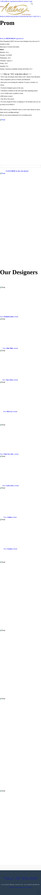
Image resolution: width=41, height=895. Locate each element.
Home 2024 (6, 877)
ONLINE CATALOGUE (22, 877)
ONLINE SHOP (34, 877)
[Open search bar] (32, 4)
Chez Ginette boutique (29, 879)
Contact (17, 879)
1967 (13, 877)
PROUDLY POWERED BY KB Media (20, 887)
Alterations (9, 879)
